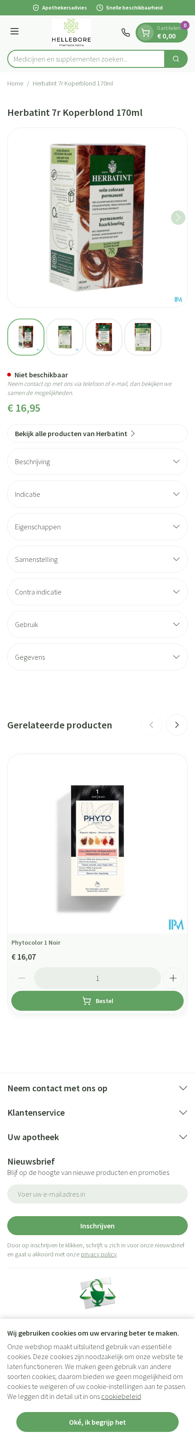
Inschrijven (97, 1225)
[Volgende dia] (177, 725)
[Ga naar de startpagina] (71, 32)
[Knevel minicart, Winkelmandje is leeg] (145, 32)
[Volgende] (178, 217)
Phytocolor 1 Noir (35, 942)
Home (15, 83)
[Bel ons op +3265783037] (125, 32)
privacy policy (99, 1254)
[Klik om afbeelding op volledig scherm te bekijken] (97, 217)
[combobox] (86, 59)
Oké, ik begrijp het (97, 1422)
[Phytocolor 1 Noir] (97, 843)
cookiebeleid (121, 1396)
